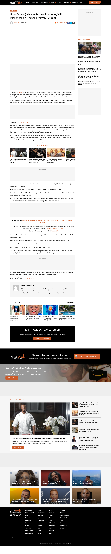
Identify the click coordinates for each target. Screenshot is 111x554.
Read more (19, 447)
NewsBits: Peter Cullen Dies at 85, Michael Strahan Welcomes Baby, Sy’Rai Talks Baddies (89, 83)
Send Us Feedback (42, 338)
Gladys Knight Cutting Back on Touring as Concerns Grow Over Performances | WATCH (89, 63)
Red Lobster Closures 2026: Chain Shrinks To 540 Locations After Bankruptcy (89, 447)
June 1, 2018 (55, 231)
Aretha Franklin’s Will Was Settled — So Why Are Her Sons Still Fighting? (24, 482)
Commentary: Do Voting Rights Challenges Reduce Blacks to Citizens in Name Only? (89, 57)
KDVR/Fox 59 (25, 122)
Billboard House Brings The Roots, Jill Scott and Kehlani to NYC (53, 482)
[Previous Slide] (11, 156)
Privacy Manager (13, 537)
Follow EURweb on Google (88, 356)
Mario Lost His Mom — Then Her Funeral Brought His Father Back (88, 421)
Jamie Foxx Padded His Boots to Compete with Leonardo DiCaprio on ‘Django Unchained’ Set (90, 438)
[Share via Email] (73, 23)
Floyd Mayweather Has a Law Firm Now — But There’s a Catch (86, 500)
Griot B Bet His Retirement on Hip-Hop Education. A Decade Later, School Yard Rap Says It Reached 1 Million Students (89, 70)
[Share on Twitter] (71, 23)
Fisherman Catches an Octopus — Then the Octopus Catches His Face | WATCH (86, 482)
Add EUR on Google (62, 22)
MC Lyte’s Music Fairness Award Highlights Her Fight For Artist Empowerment (55, 500)
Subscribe (12, 378)
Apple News (13, 10)
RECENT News (42, 146)
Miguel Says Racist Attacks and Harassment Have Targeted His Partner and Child (37, 161)
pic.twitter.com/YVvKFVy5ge (55, 228)
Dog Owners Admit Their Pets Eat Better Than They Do (89, 430)
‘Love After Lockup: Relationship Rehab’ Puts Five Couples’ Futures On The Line (56, 161)
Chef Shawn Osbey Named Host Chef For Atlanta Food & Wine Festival (18, 161)
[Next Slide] (73, 156)
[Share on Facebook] (68, 23)
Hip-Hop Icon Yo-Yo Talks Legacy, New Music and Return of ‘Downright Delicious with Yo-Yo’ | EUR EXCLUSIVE (89, 76)
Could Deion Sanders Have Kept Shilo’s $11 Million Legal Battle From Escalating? (25, 500)
